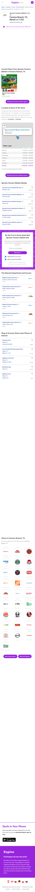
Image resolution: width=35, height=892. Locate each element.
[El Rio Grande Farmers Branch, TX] (17, 604)
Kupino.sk (26, 881)
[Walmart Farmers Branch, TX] (5, 573)
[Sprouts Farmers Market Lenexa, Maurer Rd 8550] (17, 223)
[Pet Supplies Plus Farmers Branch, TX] (29, 604)
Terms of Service (16, 889)
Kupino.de (19, 881)
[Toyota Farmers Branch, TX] (5, 636)
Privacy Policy (17, 256)
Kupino (3, 7)
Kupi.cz (15, 881)
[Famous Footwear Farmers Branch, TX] (29, 594)
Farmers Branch (20, 7)
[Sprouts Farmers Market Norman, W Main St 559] (17, 189)
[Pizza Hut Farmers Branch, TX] (17, 552)
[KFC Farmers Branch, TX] (29, 615)
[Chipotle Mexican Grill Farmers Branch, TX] (29, 552)
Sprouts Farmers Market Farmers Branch (17, 130)
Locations (8, 7)
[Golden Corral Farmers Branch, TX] (29, 573)
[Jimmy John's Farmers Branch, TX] (17, 573)
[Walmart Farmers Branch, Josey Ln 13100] (17, 306)
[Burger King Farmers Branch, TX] (5, 615)
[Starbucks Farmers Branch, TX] (17, 562)
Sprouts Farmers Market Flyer (9, 86)
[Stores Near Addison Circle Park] (17, 360)
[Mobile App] (9, 840)
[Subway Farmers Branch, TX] (5, 625)
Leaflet (20, 147)
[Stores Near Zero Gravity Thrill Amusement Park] (17, 351)
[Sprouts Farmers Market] (5, 16)
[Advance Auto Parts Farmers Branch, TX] (17, 625)
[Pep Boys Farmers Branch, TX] (29, 625)
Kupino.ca (12, 881)
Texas (13, 7)
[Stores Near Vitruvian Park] (17, 342)
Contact (8, 889)
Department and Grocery (16, 22)
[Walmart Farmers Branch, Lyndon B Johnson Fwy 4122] (17, 280)
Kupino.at (8, 881)
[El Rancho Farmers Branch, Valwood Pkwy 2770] (17, 315)
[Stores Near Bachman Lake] (17, 368)
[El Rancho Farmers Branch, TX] (5, 594)
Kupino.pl (23, 881)
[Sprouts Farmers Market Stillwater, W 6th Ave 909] (17, 196)
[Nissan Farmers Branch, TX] (17, 636)
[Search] (32, 2)
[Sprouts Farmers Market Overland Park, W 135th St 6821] (17, 216)
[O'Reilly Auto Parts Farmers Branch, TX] (5, 646)
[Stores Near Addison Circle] (17, 376)
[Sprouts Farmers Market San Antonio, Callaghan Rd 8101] (17, 209)
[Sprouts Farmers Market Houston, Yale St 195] (17, 202)
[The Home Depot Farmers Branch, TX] (17, 583)
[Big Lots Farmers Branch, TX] (5, 604)
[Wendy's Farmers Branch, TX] (29, 562)
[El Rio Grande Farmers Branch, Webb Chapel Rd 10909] (17, 297)
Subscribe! (17, 252)
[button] (17, 27)
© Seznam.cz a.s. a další (28, 147)
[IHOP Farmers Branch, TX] (5, 562)
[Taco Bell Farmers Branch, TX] (17, 615)
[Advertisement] (17, 48)
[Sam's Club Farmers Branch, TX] (29, 583)
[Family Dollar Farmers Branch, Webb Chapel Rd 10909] (17, 289)
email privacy (22, 262)
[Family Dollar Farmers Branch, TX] (5, 583)
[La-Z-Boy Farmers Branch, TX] (17, 594)
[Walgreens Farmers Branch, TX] (5, 552)
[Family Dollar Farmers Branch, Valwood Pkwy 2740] (17, 324)
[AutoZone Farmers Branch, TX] (29, 636)
